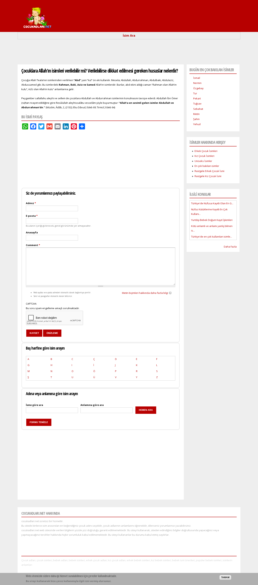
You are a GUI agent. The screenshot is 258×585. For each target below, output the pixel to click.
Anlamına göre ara (92, 405)
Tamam (225, 577)
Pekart (197, 98)
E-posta (32, 215)
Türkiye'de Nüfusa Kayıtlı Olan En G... (212, 203)
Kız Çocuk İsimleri (204, 156)
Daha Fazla (230, 246)
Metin (196, 114)
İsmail (196, 78)
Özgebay (198, 88)
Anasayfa (32, 232)
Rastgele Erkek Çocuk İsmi (209, 171)
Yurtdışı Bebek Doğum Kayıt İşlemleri (212, 220)
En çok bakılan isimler (207, 166)
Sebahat (198, 109)
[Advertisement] (129, 53)
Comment (33, 245)
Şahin (196, 119)
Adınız (31, 203)
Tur (195, 93)
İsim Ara (129, 35)
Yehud (197, 124)
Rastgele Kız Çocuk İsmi (208, 176)
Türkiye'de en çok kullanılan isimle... (211, 236)
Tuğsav (197, 103)
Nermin (197, 83)
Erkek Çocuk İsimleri (206, 151)
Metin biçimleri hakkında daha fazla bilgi (145, 293)
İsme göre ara (34, 405)
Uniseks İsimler (203, 161)
